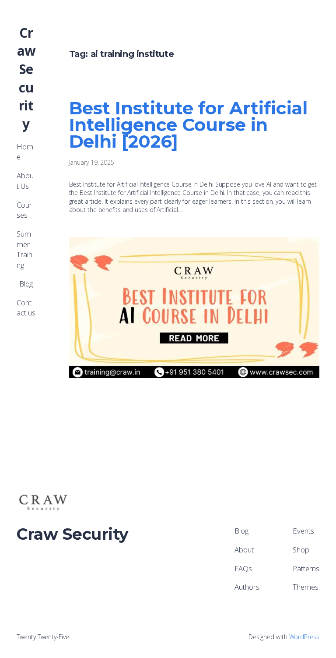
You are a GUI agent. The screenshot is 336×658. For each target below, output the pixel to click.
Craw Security (26, 78)
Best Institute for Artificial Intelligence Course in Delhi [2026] (188, 125)
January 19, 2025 (91, 162)
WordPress (304, 637)
